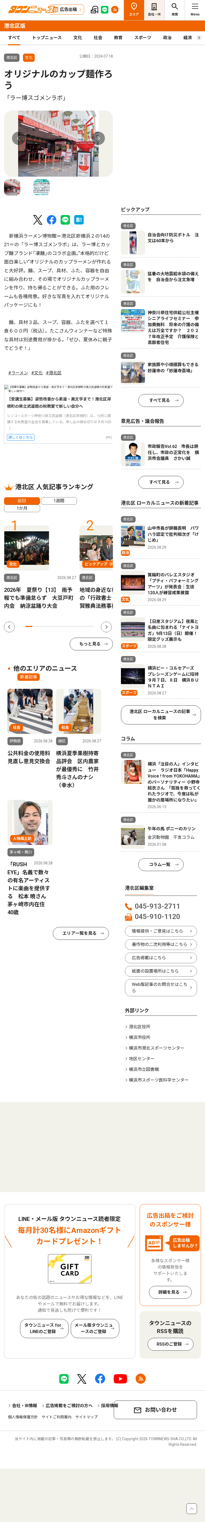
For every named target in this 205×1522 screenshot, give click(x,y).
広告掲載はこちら (149, 957)
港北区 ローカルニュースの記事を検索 (159, 714)
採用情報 (109, 1405)
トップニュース (47, 37)
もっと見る (90, 643)
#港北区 (54, 372)
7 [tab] (69, 626)
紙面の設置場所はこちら (155, 971)
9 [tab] (83, 626)
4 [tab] (49, 626)
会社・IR (154, 14)
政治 (167, 37)
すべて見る (159, 400)
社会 (98, 37)
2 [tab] (35, 626)
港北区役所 (139, 1026)
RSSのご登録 (169, 1344)
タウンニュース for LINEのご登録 (42, 1328)
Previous (18, 138)
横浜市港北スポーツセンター (156, 1048)
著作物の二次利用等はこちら (159, 944)
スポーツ (142, 37)
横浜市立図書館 (144, 1069)
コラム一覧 (159, 864)
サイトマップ (86, 1417)
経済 (187, 37)
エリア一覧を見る (79, 933)
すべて (14, 37)
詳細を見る (169, 1292)
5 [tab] (56, 626)
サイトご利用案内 (57, 1417)
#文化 (37, 372)
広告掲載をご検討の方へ (69, 1405)
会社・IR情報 (24, 1405)
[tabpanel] (58, 144)
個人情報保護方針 (23, 1417)
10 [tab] (90, 626)
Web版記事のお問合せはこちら (159, 987)
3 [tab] (42, 626)
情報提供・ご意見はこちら (157, 931)
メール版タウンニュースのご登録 (93, 1328)
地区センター (142, 1058)
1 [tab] (28, 626)
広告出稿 (68, 9)
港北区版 (14, 26)
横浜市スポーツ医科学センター (159, 1080)
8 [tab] (76, 626)
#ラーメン (18, 372)
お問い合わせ (161, 1410)
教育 (118, 37)
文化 (77, 37)
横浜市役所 (139, 1037)
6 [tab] (63, 626)
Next (98, 138)
